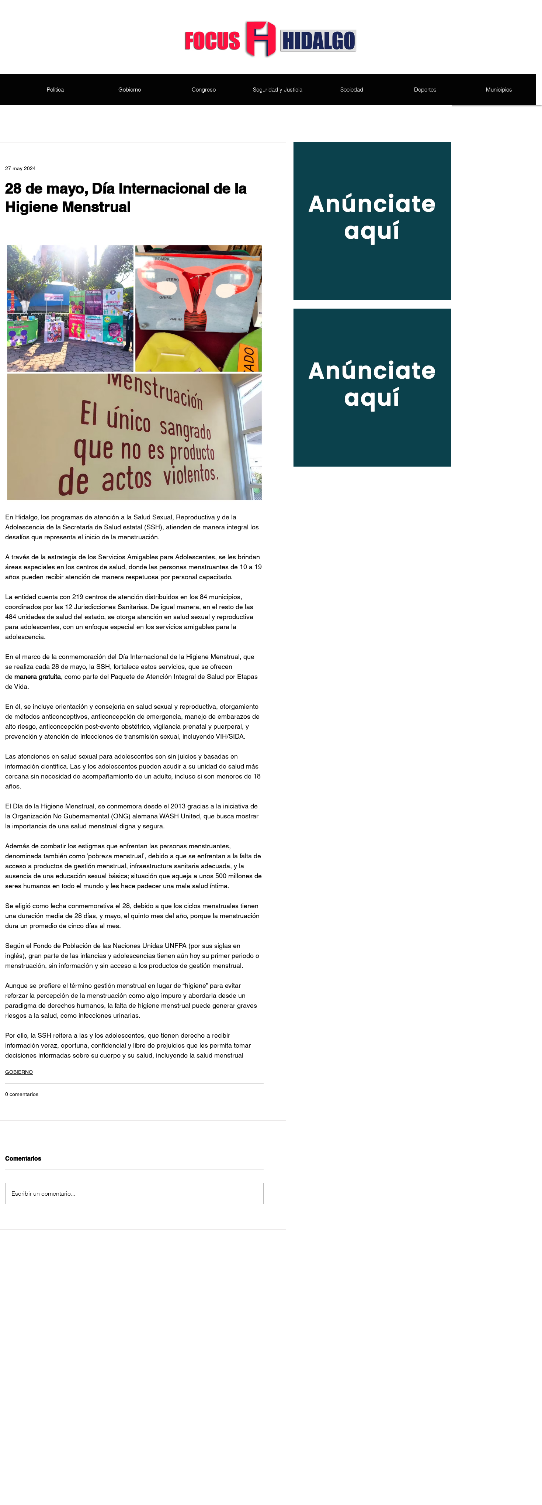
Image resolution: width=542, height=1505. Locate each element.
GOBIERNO (19, 1072)
